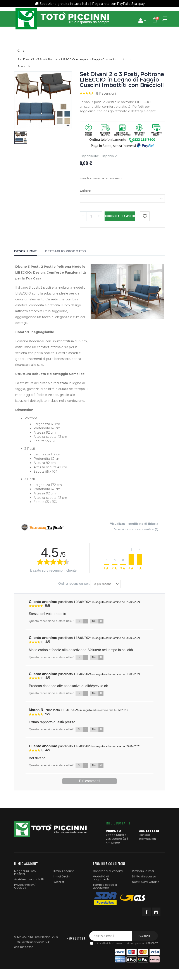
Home (19, 51)
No (97, 621)
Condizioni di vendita (108, 871)
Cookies (20, 888)
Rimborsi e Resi (143, 871)
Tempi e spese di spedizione (105, 886)
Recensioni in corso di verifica (134, 529)
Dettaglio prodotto (65, 251)
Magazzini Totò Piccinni (25, 872)
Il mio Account (63, 871)
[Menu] (165, 18)
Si (82, 621)
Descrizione (25, 251)
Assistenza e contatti (29, 879)
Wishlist (58, 882)
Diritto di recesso (144, 876)
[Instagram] (156, 912)
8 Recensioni (106, 93)
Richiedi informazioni (148, 837)
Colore (85, 191)
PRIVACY (153, 943)
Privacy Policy (24, 885)
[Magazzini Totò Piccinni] (62, 18)
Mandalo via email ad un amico (101, 178)
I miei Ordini (61, 876)
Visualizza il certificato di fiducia (134, 523)
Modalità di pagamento (101, 877)
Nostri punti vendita (145, 882)
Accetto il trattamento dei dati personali (127, 943)
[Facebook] (146, 912)
